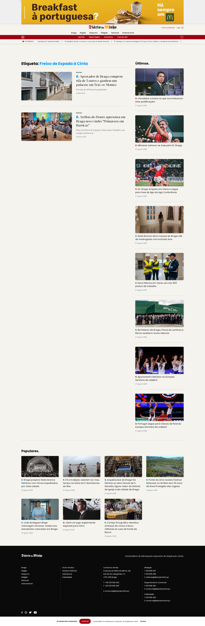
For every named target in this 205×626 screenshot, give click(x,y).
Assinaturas (67, 574)
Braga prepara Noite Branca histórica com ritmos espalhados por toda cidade (39, 458)
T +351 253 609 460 (111, 582)
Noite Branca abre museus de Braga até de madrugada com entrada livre (159, 208)
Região (83, 33)
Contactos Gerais (110, 567)
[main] (102, 299)
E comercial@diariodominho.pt (116, 591)
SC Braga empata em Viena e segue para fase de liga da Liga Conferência (158, 161)
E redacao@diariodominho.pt (156, 577)
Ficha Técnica (68, 567)
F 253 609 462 (150, 586)
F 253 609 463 (150, 597)
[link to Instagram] (26, 612)
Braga (73, 33)
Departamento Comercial (155, 582)
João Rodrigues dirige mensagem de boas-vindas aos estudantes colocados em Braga (39, 502)
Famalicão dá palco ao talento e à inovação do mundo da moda (61, 41)
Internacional (128, 33)
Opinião (81, 37)
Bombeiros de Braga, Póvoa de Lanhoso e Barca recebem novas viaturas (156, 302)
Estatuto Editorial (69, 571)
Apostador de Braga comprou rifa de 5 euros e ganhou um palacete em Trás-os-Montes (55, 73)
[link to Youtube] (35, 612)
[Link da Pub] (102, 12)
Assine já (85, 621)
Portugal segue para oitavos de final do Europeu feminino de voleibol (156, 396)
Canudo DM (122, 37)
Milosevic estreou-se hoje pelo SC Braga (152, 116)
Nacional (115, 33)
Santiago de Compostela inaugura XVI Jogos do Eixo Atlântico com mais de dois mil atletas (121, 41)
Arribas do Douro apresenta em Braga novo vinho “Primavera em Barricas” (50, 113)
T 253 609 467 (150, 571)
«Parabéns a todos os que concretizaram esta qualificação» (179, 41)
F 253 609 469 (150, 574)
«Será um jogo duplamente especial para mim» (81, 501)
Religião (104, 33)
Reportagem (94, 37)
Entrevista (108, 37)
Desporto (93, 33)
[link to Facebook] (22, 612)
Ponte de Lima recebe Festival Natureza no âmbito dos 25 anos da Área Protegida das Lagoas (164, 460)
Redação (148, 567)
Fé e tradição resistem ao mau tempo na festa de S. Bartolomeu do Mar (81, 458)
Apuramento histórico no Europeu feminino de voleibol (158, 348)
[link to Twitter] (30, 612)
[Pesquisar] (182, 37)
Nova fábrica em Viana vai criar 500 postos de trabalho (159, 254)
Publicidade (67, 577)
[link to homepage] (102, 27)
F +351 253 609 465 (111, 586)
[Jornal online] (32, 28)
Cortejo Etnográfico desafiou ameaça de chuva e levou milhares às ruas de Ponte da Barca (122, 502)
